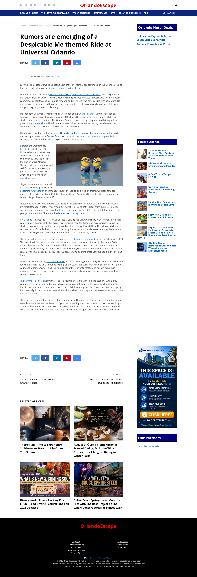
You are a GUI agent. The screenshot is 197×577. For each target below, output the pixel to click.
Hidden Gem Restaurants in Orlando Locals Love (162, 203)
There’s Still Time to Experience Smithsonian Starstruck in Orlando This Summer (43, 448)
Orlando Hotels (29, 13)
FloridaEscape (122, 542)
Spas (113, 13)
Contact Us (76, 542)
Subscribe (170, 13)
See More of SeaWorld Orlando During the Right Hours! (106, 381)
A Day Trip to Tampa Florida (159, 175)
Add (146, 13)
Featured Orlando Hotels (148, 446)
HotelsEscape (122, 544)
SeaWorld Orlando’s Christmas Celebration (161, 216)
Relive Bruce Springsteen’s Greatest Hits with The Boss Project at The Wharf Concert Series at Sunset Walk (98, 503)
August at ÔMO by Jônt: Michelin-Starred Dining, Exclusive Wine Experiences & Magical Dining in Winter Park (96, 450)
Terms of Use (77, 553)
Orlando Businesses (129, 13)
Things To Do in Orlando (55, 13)
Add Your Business (76, 550)
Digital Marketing (76, 544)
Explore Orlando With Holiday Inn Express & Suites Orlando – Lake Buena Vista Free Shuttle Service (156, 232)
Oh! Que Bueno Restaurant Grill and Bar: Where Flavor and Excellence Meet (162, 246)
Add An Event (77, 547)
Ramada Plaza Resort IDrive (153, 44)
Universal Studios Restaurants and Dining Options (161, 189)
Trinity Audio (45, 76)
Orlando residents (69, 133)
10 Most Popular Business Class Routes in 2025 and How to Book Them (161, 154)
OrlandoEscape (98, 5)
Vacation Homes (81, 13)
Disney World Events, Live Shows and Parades (161, 164)
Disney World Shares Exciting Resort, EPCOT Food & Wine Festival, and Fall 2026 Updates (44, 503)
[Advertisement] (71, 333)
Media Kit (122, 547)
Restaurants (100, 13)
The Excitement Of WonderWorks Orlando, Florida (38, 381)
